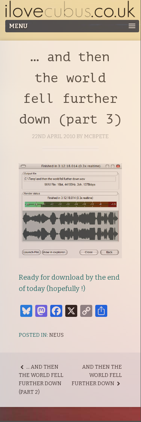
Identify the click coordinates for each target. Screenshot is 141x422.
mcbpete (96, 136)
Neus (56, 335)
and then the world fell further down (97, 375)
